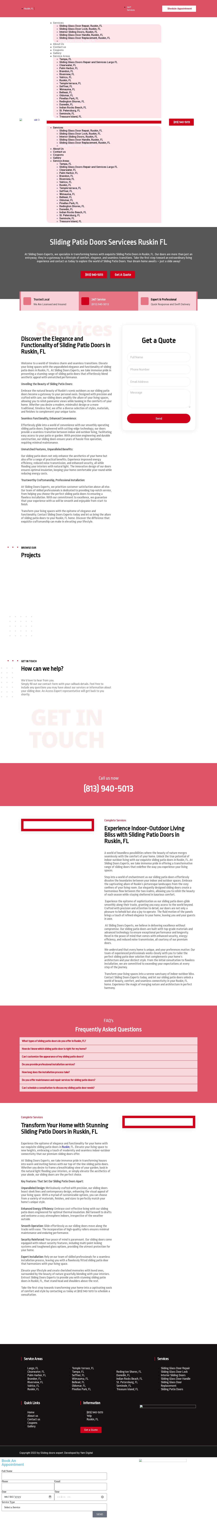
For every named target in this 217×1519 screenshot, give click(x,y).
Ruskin (66, 1147)
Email (57, 1481)
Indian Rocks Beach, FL (72, 107)
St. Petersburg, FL (69, 110)
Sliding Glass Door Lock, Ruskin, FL (80, 28)
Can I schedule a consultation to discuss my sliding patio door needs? (58, 1087)
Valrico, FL (65, 77)
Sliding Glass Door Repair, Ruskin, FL (80, 25)
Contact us (59, 47)
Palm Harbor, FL (68, 68)
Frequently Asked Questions (108, 1029)
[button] (104, 122)
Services (58, 22)
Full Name (7, 1471)
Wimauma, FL (67, 89)
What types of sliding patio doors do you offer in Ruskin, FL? (54, 1040)
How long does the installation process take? (46, 1072)
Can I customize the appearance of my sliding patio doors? (53, 1056)
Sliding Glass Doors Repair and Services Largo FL (88, 62)
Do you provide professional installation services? (48, 1064)
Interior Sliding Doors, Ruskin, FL (78, 31)
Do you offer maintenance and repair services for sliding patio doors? (58, 1079)
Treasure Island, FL (70, 116)
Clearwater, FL (67, 65)
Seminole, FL (67, 113)
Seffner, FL (65, 86)
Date (4, 1491)
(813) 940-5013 (108, 788)
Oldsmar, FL (66, 95)
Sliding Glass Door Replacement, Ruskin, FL (84, 37)
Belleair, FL (65, 92)
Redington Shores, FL (72, 101)
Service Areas (61, 56)
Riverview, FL (67, 74)
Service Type (8, 1502)
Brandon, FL (66, 71)
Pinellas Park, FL (69, 98)
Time (56, 1491)
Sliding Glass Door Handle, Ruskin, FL (81, 34)
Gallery (57, 53)
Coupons (58, 50)
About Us (58, 44)
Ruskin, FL (65, 80)
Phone (5, 1481)
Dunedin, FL (66, 104)
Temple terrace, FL (70, 83)
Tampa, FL (65, 59)
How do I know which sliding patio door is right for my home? (54, 1048)
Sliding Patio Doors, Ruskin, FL (77, 41)
